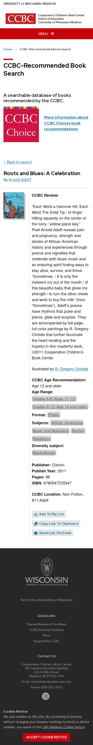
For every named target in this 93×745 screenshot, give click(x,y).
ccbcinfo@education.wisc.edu (51, 681)
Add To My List (51, 514)
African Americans (67, 422)
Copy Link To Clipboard (58, 523)
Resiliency (41, 438)
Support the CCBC (46, 641)
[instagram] (45, 696)
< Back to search (17, 161)
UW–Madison (29, 4)
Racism (78, 430)
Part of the (46, 600)
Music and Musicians (51, 430)
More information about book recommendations (66, 123)
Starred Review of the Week (46, 624)
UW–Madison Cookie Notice (63, 727)
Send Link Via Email (54, 533)
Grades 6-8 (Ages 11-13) (54, 398)
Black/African (44, 452)
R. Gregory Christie (71, 368)
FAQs (46, 635)
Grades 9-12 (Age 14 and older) (60, 406)
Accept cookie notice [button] (46, 737)
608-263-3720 (52, 687)
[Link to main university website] (46, 586)
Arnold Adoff (20, 179)
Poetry (53, 414)
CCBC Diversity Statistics (46, 630)
